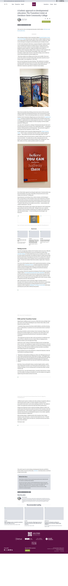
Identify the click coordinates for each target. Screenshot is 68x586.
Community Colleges (25, 24)
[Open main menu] (5, 4)
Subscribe (27, 550)
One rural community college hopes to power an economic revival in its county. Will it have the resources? (33, 523)
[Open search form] (7, 4)
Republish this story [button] (46, 21)
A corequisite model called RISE (21, 240)
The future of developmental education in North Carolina (45, 240)
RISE (29, 24)
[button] (47, 19)
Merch (55, 4)
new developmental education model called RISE (34, 272)
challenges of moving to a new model (37, 285)
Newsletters (46, 4)
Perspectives (17, 4)
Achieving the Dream (29, 264)
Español (22, 4)
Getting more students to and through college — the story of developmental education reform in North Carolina (34, 241)
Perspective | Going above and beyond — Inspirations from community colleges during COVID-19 (53, 523)
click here (36, 470)
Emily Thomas (24, 19)
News (13, 4)
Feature (19, 24)
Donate (51, 4)
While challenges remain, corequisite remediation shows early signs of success (13, 523)
